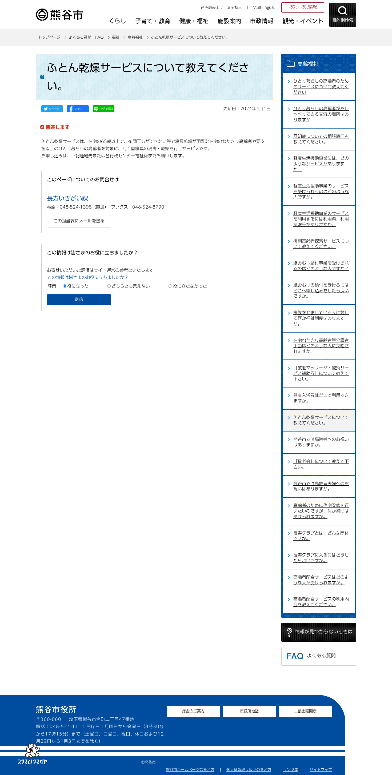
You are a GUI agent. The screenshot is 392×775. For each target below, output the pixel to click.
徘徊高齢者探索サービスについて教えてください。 (321, 244)
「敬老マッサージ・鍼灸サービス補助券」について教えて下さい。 (321, 373)
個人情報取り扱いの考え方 (248, 770)
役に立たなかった (190, 286)
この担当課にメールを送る (79, 221)
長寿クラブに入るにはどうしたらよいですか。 (321, 558)
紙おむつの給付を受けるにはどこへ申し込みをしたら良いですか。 (321, 290)
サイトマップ (321, 770)
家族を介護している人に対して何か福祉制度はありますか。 (321, 318)
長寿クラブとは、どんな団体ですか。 (321, 536)
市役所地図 (249, 711)
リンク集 (290, 770)
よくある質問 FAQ (86, 37)
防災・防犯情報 (303, 7)
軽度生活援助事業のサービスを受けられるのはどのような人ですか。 (321, 191)
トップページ (49, 37)
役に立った (78, 286)
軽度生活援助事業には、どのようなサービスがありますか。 (321, 163)
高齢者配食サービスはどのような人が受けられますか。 (321, 580)
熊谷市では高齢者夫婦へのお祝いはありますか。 (321, 486)
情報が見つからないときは (324, 631)
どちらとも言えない (130, 286)
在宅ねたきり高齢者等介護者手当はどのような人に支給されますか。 (321, 346)
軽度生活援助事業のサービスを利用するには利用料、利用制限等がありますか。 (321, 219)
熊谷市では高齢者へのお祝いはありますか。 (321, 442)
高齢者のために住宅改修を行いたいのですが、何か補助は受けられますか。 (321, 511)
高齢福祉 (135, 37)
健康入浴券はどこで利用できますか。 (321, 398)
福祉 (115, 37)
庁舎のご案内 (193, 711)
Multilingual (264, 7)
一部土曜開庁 (305, 711)
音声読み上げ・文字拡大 (221, 7)
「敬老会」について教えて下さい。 (321, 464)
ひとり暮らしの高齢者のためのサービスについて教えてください (321, 86)
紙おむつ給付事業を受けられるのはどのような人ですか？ (321, 266)
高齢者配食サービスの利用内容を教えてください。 (321, 602)
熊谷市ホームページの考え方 (190, 770)
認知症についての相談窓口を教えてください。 (321, 139)
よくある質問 (321, 655)
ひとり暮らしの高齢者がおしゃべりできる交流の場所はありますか (321, 114)
